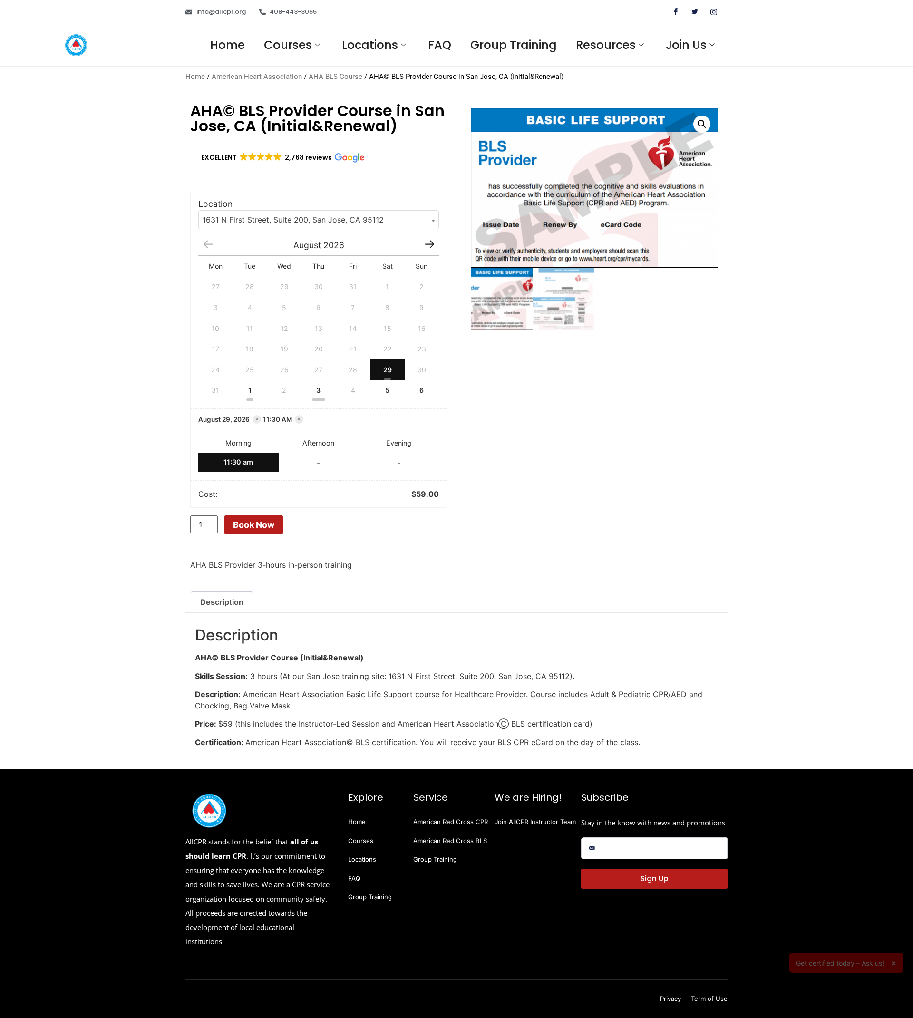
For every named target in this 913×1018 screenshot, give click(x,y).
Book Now (253, 525)
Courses (288, 45)
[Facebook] (672, 12)
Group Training (513, 45)
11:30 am (238, 462)
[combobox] (318, 219)
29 (387, 370)
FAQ (439, 45)
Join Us (686, 45)
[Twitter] (691, 12)
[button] (282, 158)
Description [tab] (221, 602)
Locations (370, 45)
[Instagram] (710, 12)
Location (215, 204)
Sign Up (654, 878)
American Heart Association (257, 76)
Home (227, 45)
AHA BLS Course (335, 76)
